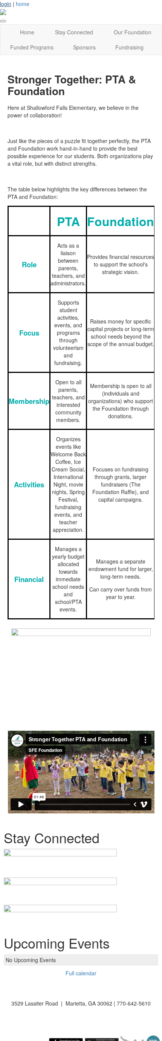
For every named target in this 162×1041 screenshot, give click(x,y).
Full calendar (81, 973)
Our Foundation (132, 32)
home (22, 4)
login (5, 4)
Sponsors (84, 47)
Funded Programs (31, 47)
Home (27, 32)
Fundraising (129, 47)
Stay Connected (74, 32)
